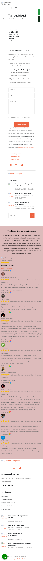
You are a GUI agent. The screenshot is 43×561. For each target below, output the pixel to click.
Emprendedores (6, 509)
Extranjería (18, 188)
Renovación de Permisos (9, 506)
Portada (5, 19)
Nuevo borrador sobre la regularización (22, 203)
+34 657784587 (15, 160)
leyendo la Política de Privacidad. (26, 147)
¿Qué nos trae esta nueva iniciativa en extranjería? (20, 544)
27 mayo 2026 (26, 188)
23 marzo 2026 (27, 207)
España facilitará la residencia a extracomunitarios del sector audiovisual (14, 35)
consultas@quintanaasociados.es (16, 155)
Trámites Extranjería (7, 499)
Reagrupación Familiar (8, 503)
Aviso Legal (12, 559)
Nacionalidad (5, 496)
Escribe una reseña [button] (6, 268)
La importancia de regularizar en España (24, 185)
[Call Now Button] (5, 556)
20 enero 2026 (19, 547)
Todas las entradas (15, 19)
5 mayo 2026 (26, 196)
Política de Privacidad (23, 559)
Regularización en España (23, 193)
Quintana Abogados (20, 190)
